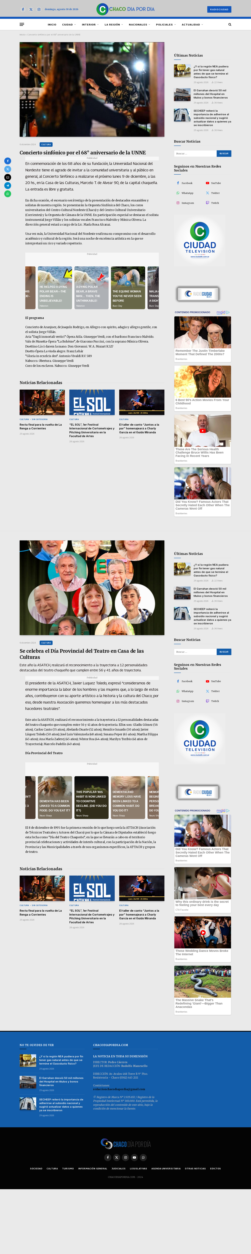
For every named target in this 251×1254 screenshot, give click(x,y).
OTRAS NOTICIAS (195, 1168)
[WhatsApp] (7, 193)
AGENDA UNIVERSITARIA (166, 1168)
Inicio (22, 34)
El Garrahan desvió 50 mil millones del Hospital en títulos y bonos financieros (211, 94)
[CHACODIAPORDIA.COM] (125, 9)
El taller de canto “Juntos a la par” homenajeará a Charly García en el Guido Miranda (139, 428)
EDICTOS (215, 1168)
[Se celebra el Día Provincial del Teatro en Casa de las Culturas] (92, 587)
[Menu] (22, 24)
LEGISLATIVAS (138, 1168)
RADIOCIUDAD (219, 9)
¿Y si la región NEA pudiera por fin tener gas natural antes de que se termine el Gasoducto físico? (211, 72)
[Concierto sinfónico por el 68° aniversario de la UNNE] (92, 89)
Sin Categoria (39, 419)
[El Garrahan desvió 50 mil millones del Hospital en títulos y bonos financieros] (182, 94)
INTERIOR (89, 24)
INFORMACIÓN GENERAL (92, 1168)
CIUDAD (67, 24)
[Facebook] (7, 160)
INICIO (52, 24)
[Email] (7, 177)
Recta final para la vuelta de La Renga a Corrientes (41, 426)
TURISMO (68, 1168)
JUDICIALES (119, 1168)
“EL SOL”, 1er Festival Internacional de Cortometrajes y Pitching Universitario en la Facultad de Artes (92, 430)
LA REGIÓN (112, 24)
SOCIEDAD (36, 1168)
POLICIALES (164, 24)
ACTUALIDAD (191, 24)
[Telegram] (7, 185)
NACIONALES (138, 24)
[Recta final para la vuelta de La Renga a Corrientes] (42, 402)
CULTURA (46, 144)
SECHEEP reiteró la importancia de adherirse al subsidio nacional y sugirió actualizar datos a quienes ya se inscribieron (212, 118)
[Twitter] (7, 169)
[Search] (229, 24)
